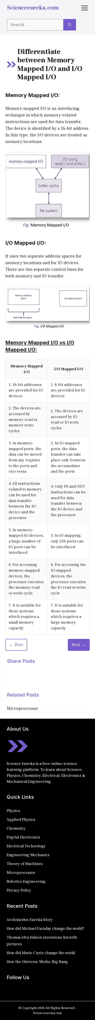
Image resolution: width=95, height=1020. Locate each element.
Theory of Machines (25, 863)
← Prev (16, 645)
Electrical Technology (26, 846)
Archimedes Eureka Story (30, 919)
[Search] (69, 25)
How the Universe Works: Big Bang (37, 961)
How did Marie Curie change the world (41, 952)
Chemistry (16, 828)
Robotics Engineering (26, 881)
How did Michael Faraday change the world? (45, 928)
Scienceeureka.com (33, 7)
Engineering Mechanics (28, 855)
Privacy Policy (19, 890)
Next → (79, 645)
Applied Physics (21, 819)
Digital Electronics (23, 837)
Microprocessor (22, 708)
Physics (13, 810)
